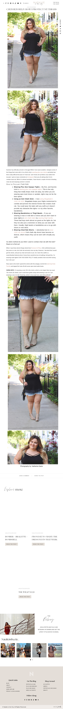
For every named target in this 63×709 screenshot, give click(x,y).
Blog (7, 683)
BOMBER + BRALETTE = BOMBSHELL (16, 538)
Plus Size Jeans (30, 688)
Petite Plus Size (30, 684)
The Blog (56, 2)
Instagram (31, 177)
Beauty (45, 690)
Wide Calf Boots (31, 690)
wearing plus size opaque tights (30, 189)
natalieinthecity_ (10, 639)
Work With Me (10, 689)
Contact (8, 687)
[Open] (8, 650)
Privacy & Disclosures (13, 691)
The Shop (56, 4)
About (8, 685)
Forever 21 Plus (36, 248)
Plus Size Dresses (31, 686)
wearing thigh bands (45, 218)
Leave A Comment (24, 475)
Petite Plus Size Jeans (49, 688)
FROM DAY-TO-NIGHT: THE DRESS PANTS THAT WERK (44, 538)
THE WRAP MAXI (26, 592)
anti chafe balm (29, 218)
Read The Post (11, 544)
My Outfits (46, 684)
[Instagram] (13, 655)
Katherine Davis (37, 466)
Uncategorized (31, 7)
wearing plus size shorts (39, 172)
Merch (45, 686)
